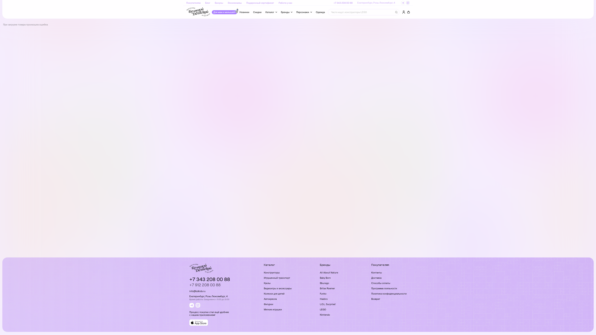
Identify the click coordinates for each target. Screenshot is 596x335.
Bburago (324, 283)
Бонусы (219, 2)
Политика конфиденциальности (389, 293)
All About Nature (329, 272)
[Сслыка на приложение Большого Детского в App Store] (198, 322)
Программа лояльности (384, 288)
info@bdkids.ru (197, 291)
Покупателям (193, 2)
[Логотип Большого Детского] (198, 12)
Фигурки (268, 304)
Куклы (267, 283)
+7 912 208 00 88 (205, 284)
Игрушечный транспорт (277, 277)
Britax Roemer (327, 288)
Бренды (285, 12)
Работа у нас (285, 2)
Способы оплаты (380, 283)
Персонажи (302, 12)
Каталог (269, 12)
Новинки (244, 12)
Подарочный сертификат (260, 2)
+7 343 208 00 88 (343, 2)
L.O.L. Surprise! (328, 304)
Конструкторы (272, 272)
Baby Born (325, 277)
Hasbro (324, 298)
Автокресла (270, 298)
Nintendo (325, 314)
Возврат (375, 298)
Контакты (376, 272)
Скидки (257, 12)
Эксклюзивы (235, 2)
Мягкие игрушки (273, 309)
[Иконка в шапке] (408, 12)
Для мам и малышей (224, 12)
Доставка (376, 277)
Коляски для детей (274, 293)
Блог (207, 2)
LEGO (323, 309)
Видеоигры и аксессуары (278, 288)
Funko (323, 293)
